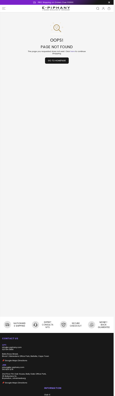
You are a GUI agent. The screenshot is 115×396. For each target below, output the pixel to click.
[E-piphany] (56, 8)
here (72, 51)
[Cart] (108, 8)
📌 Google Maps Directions (14, 360)
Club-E (47, 395)
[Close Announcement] (109, 2)
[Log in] (103, 8)
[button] (3, 8)
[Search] (97, 8)
